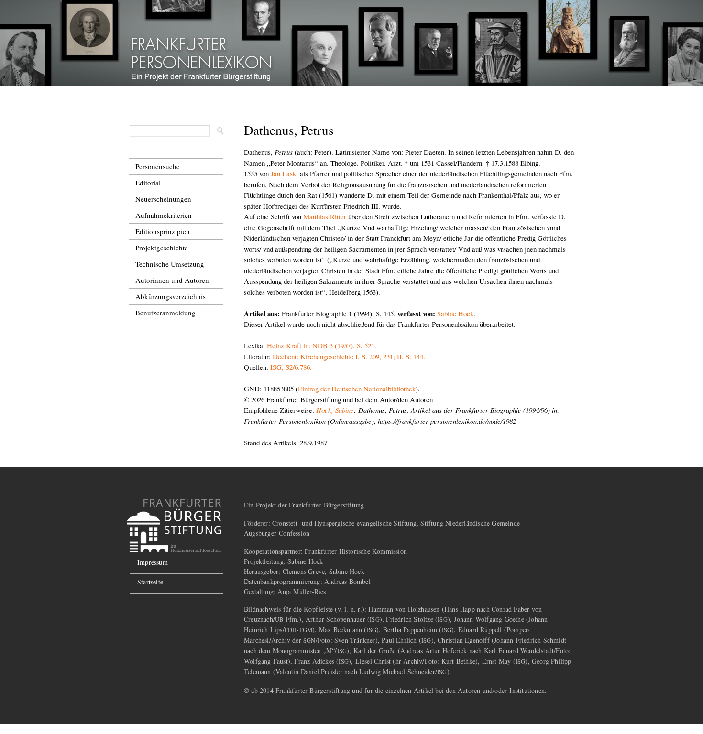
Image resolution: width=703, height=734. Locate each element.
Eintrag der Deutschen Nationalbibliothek (357, 388)
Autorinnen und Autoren (172, 280)
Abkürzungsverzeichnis (170, 296)
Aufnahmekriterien (163, 215)
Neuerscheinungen (163, 199)
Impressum (152, 562)
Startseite (150, 581)
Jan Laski (284, 173)
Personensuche (157, 166)
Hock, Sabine (335, 410)
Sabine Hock (455, 313)
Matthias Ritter (324, 216)
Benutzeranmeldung (165, 312)
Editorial (148, 182)
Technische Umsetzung (169, 264)
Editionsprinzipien (162, 231)
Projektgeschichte (161, 247)
